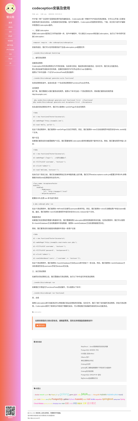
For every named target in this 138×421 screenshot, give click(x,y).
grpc (75, 394)
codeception (37, 312)
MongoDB (96, 395)
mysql (120, 395)
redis (84, 399)
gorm (71, 395)
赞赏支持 (41, 325)
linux (89, 394)
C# (10, 54)
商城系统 (35, 415)
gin (56, 395)
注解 (84, 403)
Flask (53, 395)
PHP (10, 36)
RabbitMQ (79, 399)
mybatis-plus (112, 394)
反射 (67, 403)
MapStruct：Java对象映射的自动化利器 (94, 346)
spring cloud (117, 399)
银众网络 (30, 415)
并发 (75, 403)
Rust (10, 59)
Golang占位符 (85, 364)
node (39, 399)
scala (93, 399)
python (66, 399)
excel (42, 395)
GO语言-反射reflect (87, 353)
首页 (10, 23)
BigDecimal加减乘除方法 (89, 378)
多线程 (71, 403)
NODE (10, 41)
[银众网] (10, 8)
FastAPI (46, 394)
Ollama (43, 399)
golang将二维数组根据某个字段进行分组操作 (96, 368)
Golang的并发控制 (87, 371)
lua (92, 395)
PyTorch (72, 399)
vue (63, 403)
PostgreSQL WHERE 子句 (90, 350)
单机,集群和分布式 (87, 360)
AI (10, 63)
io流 (79, 395)
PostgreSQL (57, 399)
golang (64, 394)
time (60, 403)
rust (88, 399)
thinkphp (55, 403)
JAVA (10, 27)
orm (47, 399)
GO (10, 32)
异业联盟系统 (51, 415)
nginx (35, 399)
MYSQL (10, 45)
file (50, 395)
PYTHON (10, 50)
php (45, 14)
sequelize (98, 399)
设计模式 (91, 403)
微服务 (79, 403)
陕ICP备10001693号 (34, 418)
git (58, 394)
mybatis (103, 394)
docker (37, 395)
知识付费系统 (42, 415)
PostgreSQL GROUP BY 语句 (91, 375)
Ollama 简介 (85, 357)
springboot (107, 399)
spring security (48, 403)
